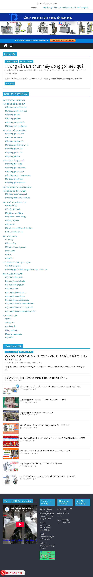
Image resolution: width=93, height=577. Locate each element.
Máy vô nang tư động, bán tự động (19, 228)
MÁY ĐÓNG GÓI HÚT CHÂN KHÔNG (17, 187)
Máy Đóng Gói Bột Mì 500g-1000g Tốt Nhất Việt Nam (41, 463)
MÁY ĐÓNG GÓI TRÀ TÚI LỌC (14, 191)
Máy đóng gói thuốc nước (15, 183)
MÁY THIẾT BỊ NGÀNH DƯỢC (14, 202)
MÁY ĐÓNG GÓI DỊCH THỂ (13, 160)
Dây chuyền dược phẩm (14, 285)
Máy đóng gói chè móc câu (16, 111)
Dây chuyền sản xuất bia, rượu (17, 300)
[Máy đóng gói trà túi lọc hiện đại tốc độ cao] (11, 411)
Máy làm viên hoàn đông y (15, 217)
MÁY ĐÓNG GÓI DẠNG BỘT (14, 100)
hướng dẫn (68, 70)
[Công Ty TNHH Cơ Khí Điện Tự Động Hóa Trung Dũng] (5, 45)
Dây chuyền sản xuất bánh (15, 292)
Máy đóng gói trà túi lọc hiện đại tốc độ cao (37, 412)
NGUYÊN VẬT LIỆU (10, 315)
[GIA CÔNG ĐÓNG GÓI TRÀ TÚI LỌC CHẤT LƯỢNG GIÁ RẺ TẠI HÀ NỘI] (11, 475)
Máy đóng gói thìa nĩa (13, 152)
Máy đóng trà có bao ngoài (16, 194)
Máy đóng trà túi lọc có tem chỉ (17, 198)
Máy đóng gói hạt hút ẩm (15, 122)
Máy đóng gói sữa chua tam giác (18, 175)
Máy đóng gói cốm (12, 114)
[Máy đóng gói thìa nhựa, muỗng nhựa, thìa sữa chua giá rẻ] (11, 398)
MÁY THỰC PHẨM (10, 236)
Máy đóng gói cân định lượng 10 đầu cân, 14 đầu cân (26, 269)
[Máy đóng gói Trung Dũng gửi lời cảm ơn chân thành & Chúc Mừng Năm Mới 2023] (11, 437)
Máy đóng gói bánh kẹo (14, 133)
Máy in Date (10, 251)
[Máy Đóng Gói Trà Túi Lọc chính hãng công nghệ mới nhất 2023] (11, 424)
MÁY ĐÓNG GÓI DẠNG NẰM (14, 130)
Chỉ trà (7, 319)
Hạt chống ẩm (10, 326)
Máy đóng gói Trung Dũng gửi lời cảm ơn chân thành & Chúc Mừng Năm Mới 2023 (52, 438)
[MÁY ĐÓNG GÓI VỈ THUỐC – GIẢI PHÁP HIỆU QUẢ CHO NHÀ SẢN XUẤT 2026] (11, 386)
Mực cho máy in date (13, 334)
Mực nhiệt (9, 337)
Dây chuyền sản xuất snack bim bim (19, 303)
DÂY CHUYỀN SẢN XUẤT (12, 274)
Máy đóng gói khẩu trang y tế (16, 145)
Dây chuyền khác (12, 288)
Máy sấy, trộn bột (12, 220)
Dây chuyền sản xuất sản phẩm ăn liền (20, 311)
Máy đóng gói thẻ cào (14, 149)
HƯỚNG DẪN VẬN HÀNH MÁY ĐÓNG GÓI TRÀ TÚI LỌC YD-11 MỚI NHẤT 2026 (36, 378)
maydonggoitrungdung (29, 70)
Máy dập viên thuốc (12, 209)
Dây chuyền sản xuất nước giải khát (19, 307)
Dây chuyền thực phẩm (14, 277)
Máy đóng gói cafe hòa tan (16, 107)
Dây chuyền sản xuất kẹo (15, 296)
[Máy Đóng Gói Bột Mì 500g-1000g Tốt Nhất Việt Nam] (11, 462)
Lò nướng (9, 239)
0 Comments (56, 70)
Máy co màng (10, 243)
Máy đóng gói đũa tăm (14, 137)
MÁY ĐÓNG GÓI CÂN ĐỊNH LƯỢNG (17, 262)
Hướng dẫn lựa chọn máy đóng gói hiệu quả (44, 66)
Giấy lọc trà (9, 322)
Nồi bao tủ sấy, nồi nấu (14, 232)
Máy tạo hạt (10, 224)
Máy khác (9, 258)
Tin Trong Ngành (11, 62)
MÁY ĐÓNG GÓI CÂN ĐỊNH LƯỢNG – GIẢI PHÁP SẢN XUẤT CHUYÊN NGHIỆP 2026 (46, 357)
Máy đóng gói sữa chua (14, 171)
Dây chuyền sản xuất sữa (15, 281)
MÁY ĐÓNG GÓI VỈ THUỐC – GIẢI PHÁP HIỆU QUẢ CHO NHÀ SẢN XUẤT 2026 (50, 387)
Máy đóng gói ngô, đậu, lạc (16, 126)
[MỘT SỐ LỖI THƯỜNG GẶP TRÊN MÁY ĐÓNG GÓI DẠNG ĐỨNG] (11, 450)
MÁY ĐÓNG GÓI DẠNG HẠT (14, 104)
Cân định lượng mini (13, 266)
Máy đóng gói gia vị (13, 118)
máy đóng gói (12, 73)
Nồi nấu (8, 254)
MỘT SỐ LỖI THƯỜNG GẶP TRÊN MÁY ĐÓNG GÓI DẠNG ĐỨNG (45, 451)
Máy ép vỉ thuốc (11, 205)
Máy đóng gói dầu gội (13, 164)
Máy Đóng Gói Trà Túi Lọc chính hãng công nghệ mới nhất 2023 (45, 425)
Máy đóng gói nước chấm (15, 167)
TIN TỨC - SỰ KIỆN (26, 62)
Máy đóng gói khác (12, 156)
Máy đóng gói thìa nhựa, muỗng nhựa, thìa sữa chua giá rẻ (43, 399)
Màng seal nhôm (11, 330)
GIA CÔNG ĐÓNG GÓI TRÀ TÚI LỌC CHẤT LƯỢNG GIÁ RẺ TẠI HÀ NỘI (47, 476)
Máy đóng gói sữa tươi (14, 179)
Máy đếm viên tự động (14, 213)
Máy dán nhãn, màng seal (15, 247)
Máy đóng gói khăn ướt (14, 141)
